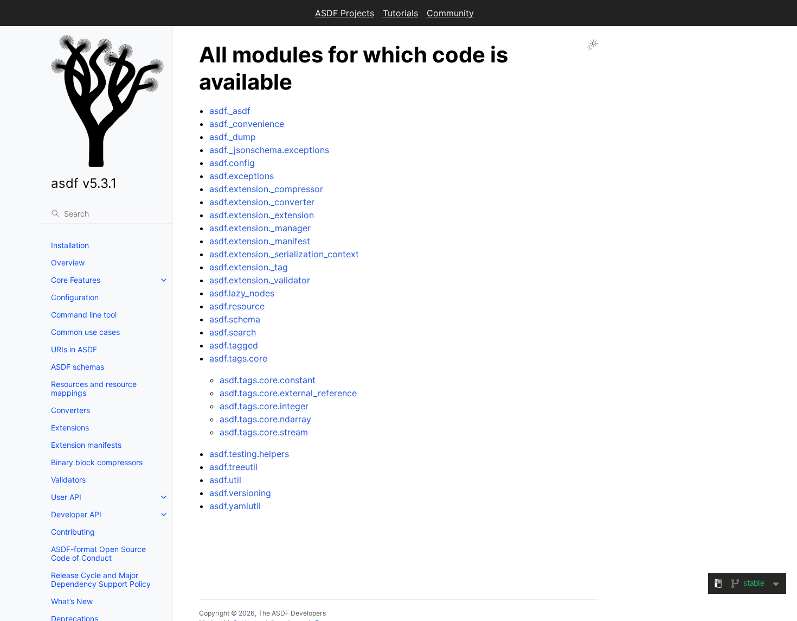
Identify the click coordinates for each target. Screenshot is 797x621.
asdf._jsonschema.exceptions (269, 149)
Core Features (75, 279)
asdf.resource (237, 306)
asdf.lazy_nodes (241, 293)
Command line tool (84, 314)
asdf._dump (232, 136)
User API (66, 497)
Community (450, 13)
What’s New (72, 601)
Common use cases (85, 332)
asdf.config (232, 162)
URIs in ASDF (74, 349)
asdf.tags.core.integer (264, 406)
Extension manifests (86, 444)
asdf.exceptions (241, 175)
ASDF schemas (77, 366)
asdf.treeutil (233, 466)
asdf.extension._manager (260, 228)
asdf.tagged (233, 345)
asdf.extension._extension (261, 215)
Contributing (73, 531)
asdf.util (225, 479)
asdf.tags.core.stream (264, 432)
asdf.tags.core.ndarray (265, 419)
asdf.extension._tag (248, 267)
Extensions (70, 427)
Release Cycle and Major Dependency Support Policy (101, 579)
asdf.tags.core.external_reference (288, 393)
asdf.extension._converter (261, 202)
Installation (70, 245)
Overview (68, 262)
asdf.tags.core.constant (268, 380)
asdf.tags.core (238, 358)
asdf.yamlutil (235, 505)
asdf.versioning (240, 492)
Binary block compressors (97, 462)
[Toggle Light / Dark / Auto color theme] (592, 44)
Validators (68, 479)
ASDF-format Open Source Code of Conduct (98, 553)
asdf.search (232, 332)
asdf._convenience (246, 123)
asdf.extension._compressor (266, 188)
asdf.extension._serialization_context (284, 254)
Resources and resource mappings (94, 388)
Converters (70, 410)
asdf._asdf (229, 110)
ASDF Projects (344, 13)
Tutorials (400, 13)
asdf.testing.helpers (249, 453)
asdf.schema (234, 319)
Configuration (75, 297)
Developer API (76, 514)
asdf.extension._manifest (259, 241)
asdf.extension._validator (259, 280)
